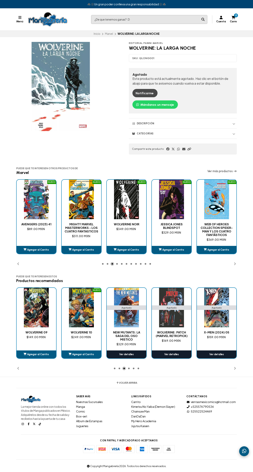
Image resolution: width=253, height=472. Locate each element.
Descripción (145, 123)
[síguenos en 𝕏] (34, 423)
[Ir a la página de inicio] (48, 19)
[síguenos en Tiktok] (40, 423)
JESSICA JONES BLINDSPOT (126, 225)
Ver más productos (220, 171)
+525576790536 (202, 406)
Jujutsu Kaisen (140, 426)
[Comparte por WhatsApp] (178, 149)
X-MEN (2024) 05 (171, 332)
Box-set (81, 416)
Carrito (136, 401)
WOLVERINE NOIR (81, 224)
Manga (80, 406)
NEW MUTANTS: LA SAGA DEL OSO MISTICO (81, 335)
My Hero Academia (143, 421)
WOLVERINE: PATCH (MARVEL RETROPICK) (127, 334)
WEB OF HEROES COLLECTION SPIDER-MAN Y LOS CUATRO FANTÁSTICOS (172, 229)
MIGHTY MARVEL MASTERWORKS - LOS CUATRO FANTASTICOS (36, 227)
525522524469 (201, 411)
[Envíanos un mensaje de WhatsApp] (244, 451)
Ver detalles (81, 354)
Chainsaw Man (140, 411)
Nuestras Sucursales (89, 401)
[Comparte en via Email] (184, 149)
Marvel (109, 33)
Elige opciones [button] (216, 249)
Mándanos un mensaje (157, 105)
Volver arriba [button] (128, 383)
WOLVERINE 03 (217, 332)
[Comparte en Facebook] (168, 149)
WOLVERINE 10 (36, 332)
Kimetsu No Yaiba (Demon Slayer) (153, 406)
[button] (189, 149)
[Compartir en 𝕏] (173, 149)
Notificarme (145, 93)
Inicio (97, 33)
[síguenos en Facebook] (29, 423)
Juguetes (82, 426)
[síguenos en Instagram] (23, 423)
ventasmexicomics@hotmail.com (213, 401)
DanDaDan (138, 416)
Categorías (145, 133)
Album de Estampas (89, 421)
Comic (80, 411)
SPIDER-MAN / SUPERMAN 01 (216, 225)
